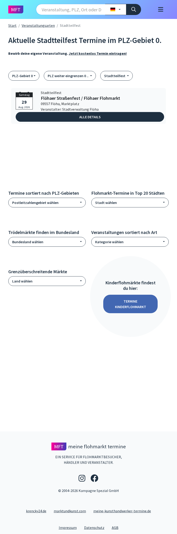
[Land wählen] (115, 9)
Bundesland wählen (27, 242)
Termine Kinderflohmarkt (130, 304)
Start (12, 25)
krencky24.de (36, 511)
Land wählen (22, 281)
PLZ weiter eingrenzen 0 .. (68, 75)
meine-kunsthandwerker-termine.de (122, 511)
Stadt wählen (106, 202)
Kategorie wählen (109, 242)
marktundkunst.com (70, 511)
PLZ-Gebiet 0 (22, 75)
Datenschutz (96, 527)
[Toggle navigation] (160, 9)
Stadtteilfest (115, 75)
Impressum (69, 527)
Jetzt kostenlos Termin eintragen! (98, 53)
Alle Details (90, 117)
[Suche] (133, 9)
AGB (117, 527)
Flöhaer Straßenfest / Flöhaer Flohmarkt (80, 98)
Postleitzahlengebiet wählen (35, 202)
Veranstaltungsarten (38, 25)
